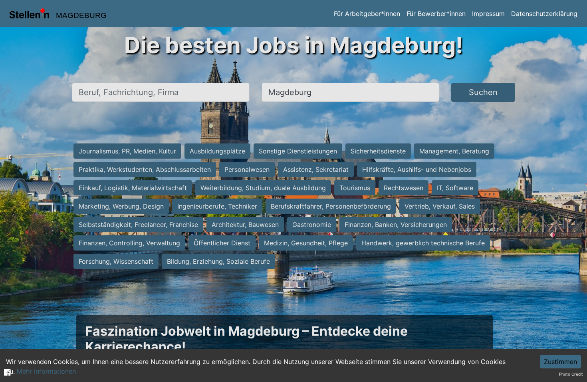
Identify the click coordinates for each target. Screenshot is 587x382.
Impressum (488, 14)
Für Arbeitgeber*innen (367, 14)
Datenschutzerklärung (544, 14)
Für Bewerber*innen (436, 14)
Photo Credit (571, 374)
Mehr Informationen (46, 371)
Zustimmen (560, 362)
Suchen (483, 92)
